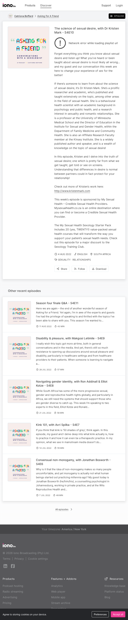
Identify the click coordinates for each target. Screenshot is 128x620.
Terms (6, 558)
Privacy (19, 558)
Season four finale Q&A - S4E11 (57, 303)
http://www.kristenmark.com (72, 191)
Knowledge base (114, 585)
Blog (107, 597)
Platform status (114, 591)
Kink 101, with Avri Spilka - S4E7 (58, 424)
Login (119, 5)
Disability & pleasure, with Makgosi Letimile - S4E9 (70, 338)
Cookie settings (38, 558)
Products (30, 5)
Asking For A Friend (48, 16)
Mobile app (58, 597)
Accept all (118, 614)
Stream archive (60, 603)
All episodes (61, 509)
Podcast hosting (13, 585)
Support (106, 5)
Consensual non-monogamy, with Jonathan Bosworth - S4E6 (73, 462)
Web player (58, 591)
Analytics (57, 585)
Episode (119, 16)
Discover (46, 5)
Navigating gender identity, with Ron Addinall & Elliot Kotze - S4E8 (71, 383)
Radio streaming (13, 591)
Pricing (7, 603)
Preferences (100, 614)
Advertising (10, 597)
